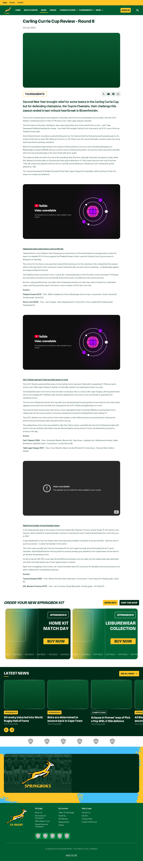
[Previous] (6, 730)
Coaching (62, 816)
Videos (53, 10)
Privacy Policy (87, 819)
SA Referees (63, 819)
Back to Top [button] (71, 855)
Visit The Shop (129, 602)
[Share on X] (104, 94)
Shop (5, 2)
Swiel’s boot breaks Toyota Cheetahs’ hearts (41, 526)
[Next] (12, 730)
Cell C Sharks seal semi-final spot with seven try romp (45, 380)
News (43, 10)
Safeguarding (63, 822)
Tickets (20, 2)
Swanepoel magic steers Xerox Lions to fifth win (43, 249)
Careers (85, 816)
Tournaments (85, 10)
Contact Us (86, 813)
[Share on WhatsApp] (118, 94)
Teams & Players (67, 10)
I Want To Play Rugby (66, 813)
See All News (127, 674)
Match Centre (31, 10)
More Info (110, 602)
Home (18, 10)
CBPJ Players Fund (42, 821)
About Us (38, 813)
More (98, 10)
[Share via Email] (108, 94)
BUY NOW (56, 641)
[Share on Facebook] (113, 94)
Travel (12, 2)
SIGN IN (126, 10)
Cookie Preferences (89, 822)
